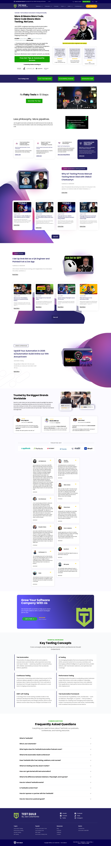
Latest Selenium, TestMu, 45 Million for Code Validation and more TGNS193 (22, 216)
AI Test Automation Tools (41, 828)
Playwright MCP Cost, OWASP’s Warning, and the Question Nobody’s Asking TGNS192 (30, 1)
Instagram (80, 818)
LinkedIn (65, 813)
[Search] (93, 2)
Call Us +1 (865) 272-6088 (83, 843)
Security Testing (17, 832)
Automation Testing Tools (41, 834)
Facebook (79, 813)
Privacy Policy (89, 842)
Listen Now (64, 192)
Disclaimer (83, 842)
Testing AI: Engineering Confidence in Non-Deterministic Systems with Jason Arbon (44, 217)
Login (96, 1)
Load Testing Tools (39, 830)
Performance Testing (18, 830)
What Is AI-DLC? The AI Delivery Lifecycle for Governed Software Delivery (21, 299)
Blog (58, 828)
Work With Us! (76, 842)
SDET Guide (37, 832)
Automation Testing (18, 828)
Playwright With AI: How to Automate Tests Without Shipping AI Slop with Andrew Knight (88, 217)
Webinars (59, 832)
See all (55, 237)
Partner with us (86, 1)
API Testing (16, 834)
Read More (15, 274)
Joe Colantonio (55, 842)
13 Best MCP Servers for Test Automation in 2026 (86, 298)
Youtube (65, 815)
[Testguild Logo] (21, 6)
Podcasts (59, 830)
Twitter (64, 818)
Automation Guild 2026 (83, 830)
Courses (59, 834)
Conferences (81, 828)
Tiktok (78, 815)
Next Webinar (91, 6)
